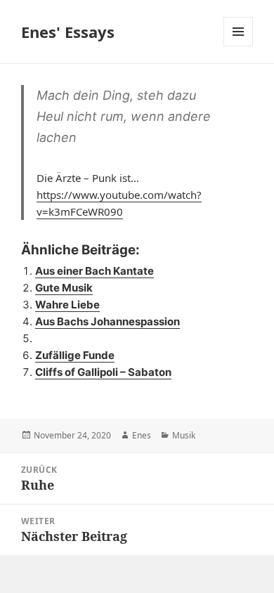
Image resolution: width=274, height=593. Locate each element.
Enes (141, 435)
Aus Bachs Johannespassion (107, 321)
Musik (183, 435)
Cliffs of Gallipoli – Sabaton (103, 372)
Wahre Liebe (67, 304)
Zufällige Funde (75, 355)
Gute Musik (64, 287)
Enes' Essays (68, 31)
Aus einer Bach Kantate (94, 271)
